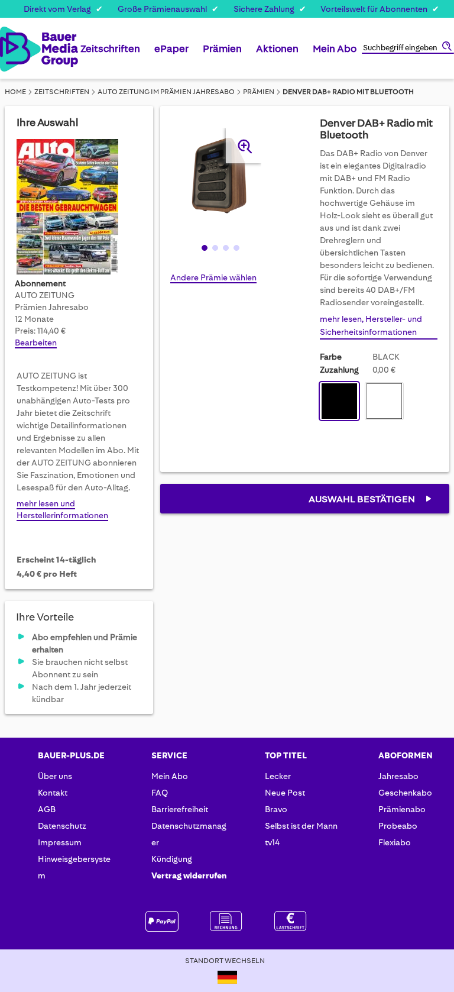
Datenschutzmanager (188, 834)
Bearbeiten (36, 342)
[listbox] (365, 402)
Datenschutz (62, 826)
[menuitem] (110, 53)
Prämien (258, 92)
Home (15, 92)
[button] (203, 247)
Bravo (276, 809)
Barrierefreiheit (179, 809)
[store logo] (11, 49)
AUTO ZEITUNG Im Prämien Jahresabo (166, 92)
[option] (339, 401)
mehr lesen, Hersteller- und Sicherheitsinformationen (371, 325)
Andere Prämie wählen (213, 277)
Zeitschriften (61, 92)
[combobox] (408, 48)
